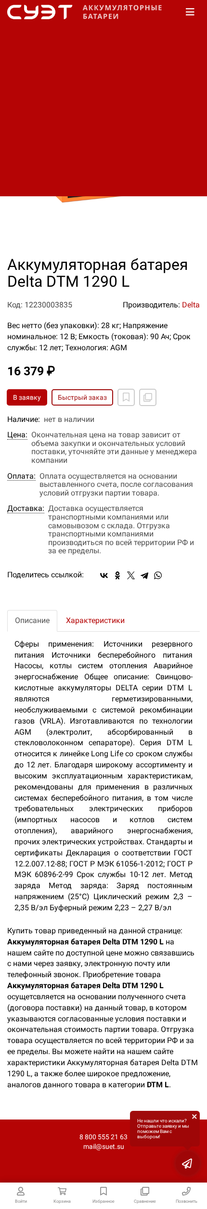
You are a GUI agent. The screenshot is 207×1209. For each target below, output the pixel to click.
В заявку (27, 397)
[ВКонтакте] (104, 575)
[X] (131, 575)
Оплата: (21, 476)
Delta (191, 304)
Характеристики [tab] (95, 620)
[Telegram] (144, 575)
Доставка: (25, 508)
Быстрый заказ (82, 397)
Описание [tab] (32, 620)
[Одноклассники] (117, 575)
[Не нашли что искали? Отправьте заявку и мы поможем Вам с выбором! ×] (188, 1163)
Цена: (17, 435)
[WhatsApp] (158, 575)
